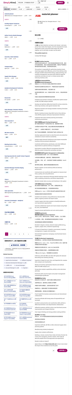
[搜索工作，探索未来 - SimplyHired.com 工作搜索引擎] (9, 3)
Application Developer (12, 260)
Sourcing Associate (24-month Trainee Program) (17, 156)
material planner (9, 14)
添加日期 (46, 7)
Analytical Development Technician (14, 88)
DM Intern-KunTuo (9, 132)
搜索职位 (60, 2)
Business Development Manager (14, 257)
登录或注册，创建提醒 (19, 245)
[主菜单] (68, 3)
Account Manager (20, 265)
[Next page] (28, 234)
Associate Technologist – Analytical (14, 200)
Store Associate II (9, 121)
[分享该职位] (53, 29)
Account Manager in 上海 (12, 268)
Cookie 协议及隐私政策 (9, 249)
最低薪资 (38, 7)
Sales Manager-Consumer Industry (14, 109)
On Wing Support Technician (12, 23)
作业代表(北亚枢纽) (9, 212)
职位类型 (27, 7)
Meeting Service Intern (10, 144)
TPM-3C (7, 179)
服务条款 (25, 248)
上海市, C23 (9, 265)
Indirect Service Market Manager (13, 35)
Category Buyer (9, 66)
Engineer (25, 268)
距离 (19, 7)
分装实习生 (7, 222)
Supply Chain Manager (10, 76)
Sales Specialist (9, 190)
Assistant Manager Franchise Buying (14, 167)
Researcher (8, 98)
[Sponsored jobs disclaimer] (68, 9)
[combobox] (26, 2)
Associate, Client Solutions (11, 57)
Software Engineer (26, 260)
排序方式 (5, 7)
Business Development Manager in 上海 (16, 262)
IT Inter (6, 45)
